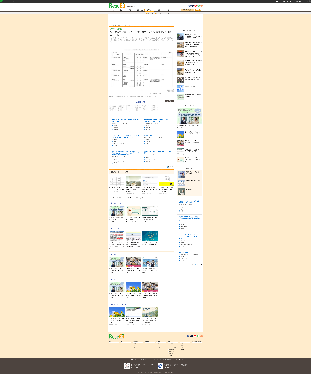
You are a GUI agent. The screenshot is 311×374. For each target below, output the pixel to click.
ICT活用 (171, 344)
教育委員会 (159, 13)
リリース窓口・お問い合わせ (133, 359)
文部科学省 (150, 13)
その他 (167, 13)
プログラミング (172, 349)
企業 (182, 347)
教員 (182, 345)
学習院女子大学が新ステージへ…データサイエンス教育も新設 (131, 198)
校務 (135, 345)
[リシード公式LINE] (198, 336)
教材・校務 (140, 10)
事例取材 (171, 353)
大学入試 (115, 228)
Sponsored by (192, 264)
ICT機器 (158, 10)
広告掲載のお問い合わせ (145, 359)
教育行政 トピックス (120, 305)
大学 (114, 255)
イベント (176, 10)
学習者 (182, 344)
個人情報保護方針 (168, 359)
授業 (135, 344)
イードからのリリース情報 (178, 359)
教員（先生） (117, 280)
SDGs (170, 345)
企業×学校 (171, 351)
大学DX (131, 10)
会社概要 (153, 359)
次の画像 (168, 100)
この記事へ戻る (142, 102)
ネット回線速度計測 (196, 341)
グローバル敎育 (172, 347)
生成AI (121, 10)
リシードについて (160, 359)
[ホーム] (110, 25)
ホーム (112, 10)
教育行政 (149, 10)
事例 (167, 10)
